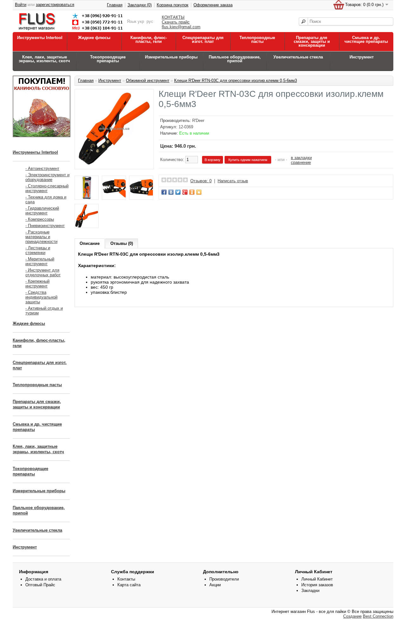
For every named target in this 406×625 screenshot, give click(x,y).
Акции (215, 584)
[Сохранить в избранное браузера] (198, 192)
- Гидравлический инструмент (42, 210)
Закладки (310, 590)
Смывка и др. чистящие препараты (366, 39)
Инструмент (362, 57)
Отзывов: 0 (201, 180)
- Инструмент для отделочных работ (43, 272)
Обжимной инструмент (147, 80)
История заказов (317, 584)
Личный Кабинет (317, 579)
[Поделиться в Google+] (184, 192)
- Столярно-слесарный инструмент (47, 188)
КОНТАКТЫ (173, 17)
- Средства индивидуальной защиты (41, 297)
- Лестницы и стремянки (37, 250)
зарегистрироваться (55, 4)
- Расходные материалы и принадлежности (41, 237)
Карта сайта (129, 584)
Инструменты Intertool (39, 37)
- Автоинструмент (42, 168)
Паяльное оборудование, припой (235, 59)
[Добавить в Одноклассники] (191, 192)
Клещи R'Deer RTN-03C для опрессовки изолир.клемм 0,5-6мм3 (235, 80)
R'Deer (198, 120)
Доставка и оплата (43, 579)
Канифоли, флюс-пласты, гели (148, 39)
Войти (20, 4)
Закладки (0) (140, 5)
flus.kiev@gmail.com (181, 26)
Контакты (126, 579)
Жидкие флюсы (94, 37)
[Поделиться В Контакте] (171, 192)
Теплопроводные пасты (257, 39)
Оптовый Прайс (40, 584)
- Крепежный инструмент (37, 283)
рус (150, 21)
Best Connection (378, 616)
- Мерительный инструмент (39, 261)
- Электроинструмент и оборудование (47, 177)
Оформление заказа (212, 5)
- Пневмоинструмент (45, 225)
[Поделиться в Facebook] (164, 192)
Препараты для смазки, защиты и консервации (312, 41)
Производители (224, 579)
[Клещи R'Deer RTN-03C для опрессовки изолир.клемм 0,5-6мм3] (114, 163)
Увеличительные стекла (298, 57)
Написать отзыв (233, 180)
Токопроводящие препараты (108, 59)
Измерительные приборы (171, 57)
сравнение (301, 162)
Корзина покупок (172, 5)
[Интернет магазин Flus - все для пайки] (72, 30)
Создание (352, 616)
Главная (114, 5)
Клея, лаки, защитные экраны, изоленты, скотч (44, 59)
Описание (90, 243)
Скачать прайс (176, 22)
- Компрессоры (39, 219)
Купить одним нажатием (247, 160)
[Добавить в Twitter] (177, 192)
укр (141, 21)
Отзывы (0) (121, 243)
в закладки (301, 157)
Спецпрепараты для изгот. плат (203, 39)
